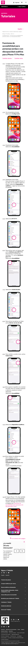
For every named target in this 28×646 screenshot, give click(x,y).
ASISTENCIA (4, 6)
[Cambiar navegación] (22, 6)
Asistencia (4, 13)
